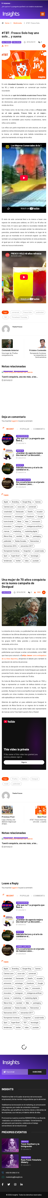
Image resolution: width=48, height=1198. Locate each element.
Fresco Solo (27, 312)
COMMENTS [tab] (39, 429)
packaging (37, 536)
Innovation (7, 526)
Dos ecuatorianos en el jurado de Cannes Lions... (30, 483)
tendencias (8, 561)
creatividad (8, 512)
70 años (15, 779)
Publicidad (16, 42)
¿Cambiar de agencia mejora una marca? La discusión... (29, 454)
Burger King (27, 502)
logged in (14, 421)
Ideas (19, 521)
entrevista (7, 517)
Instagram (19, 526)
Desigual (35, 779)
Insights (20, 450)
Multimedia (18, 23)
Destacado (20, 512)
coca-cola (21, 507)
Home (7, 23)
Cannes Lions (9, 507)
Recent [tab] (10, 429)
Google (40, 517)
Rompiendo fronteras (12, 551)
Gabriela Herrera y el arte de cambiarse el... (29, 468)
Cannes (38, 502)
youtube (36, 561)
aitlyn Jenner (27, 655)
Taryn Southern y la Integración (30, 1145)
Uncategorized (39, 397)
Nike (27, 536)
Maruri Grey (8, 536)
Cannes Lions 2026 (23, 480)
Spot (5, 556)
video (27, 561)
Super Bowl (15, 556)
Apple (6, 502)
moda (6, 784)
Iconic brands (8, 521)
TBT (5, 317)
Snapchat (27, 551)
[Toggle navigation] (42, 14)
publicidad (40, 312)
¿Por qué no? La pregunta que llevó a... (30, 439)
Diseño (30, 512)
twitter (18, 561)
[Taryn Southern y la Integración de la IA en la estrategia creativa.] (10, 1145)
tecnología (34, 556)
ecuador (40, 512)
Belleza (24, 779)
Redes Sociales (20, 541)
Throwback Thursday (19, 317)
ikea (26, 521)
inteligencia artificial (34, 526)
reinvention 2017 (27, 546)
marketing (17, 531)
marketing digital (31, 531)
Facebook (30, 517)
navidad (19, 536)
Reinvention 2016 (10, 546)
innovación (36, 521)
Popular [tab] (24, 429)
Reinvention (34, 541)
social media (39, 551)
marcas (6, 531)
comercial (15, 312)
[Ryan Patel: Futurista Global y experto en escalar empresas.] (10, 1161)
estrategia (19, 517)
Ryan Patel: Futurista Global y (31, 1161)
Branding (15, 502)
